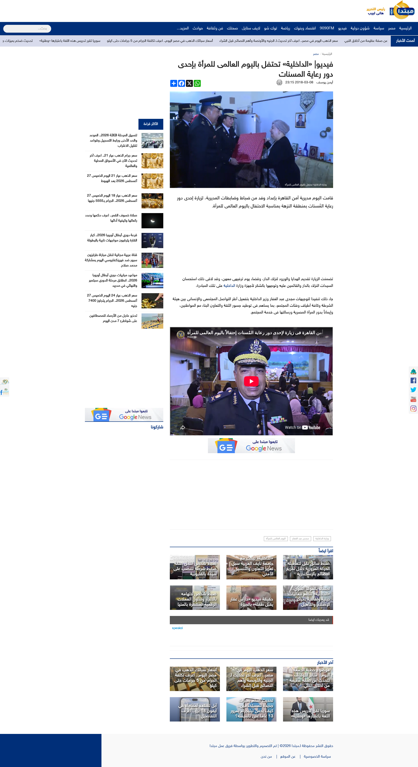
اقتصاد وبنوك (305, 28)
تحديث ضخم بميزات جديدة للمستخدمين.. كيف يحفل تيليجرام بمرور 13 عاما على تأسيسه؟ (252, 708)
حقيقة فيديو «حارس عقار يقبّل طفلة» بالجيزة (251, 602)
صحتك (232, 28)
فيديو (342, 28)
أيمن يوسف (325, 83)
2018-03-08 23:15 (299, 83)
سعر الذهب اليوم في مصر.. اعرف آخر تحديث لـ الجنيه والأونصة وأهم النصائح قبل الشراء (334, 41)
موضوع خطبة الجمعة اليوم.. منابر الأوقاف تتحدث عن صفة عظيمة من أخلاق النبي (310, 678)
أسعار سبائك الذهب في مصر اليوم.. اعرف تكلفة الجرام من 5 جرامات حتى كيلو (216, 41)
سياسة (379, 28)
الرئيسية (406, 28)
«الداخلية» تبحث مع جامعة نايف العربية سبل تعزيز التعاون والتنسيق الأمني (252, 566)
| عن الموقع (292, 757)
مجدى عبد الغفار (300, 538)
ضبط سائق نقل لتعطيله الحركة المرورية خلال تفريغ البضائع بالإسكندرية (308, 569)
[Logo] (373, 10)
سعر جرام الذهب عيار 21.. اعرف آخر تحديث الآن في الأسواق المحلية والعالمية (113, 161)
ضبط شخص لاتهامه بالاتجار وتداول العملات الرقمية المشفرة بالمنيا (197, 599)
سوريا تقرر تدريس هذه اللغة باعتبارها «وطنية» (125, 41)
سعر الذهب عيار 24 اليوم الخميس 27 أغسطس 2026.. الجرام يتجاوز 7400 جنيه (112, 301)
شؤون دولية (360, 28)
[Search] (5, 25)
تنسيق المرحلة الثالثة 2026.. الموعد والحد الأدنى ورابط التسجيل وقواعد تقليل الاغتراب (113, 140)
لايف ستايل (251, 28)
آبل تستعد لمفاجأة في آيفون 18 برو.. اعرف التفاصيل (197, 711)
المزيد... (183, 28)
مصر (391, 28)
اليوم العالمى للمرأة (276, 538)
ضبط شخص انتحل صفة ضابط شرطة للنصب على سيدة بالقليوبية (195, 569)
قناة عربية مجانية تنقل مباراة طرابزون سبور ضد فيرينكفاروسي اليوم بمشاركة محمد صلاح (111, 260)
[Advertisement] (81, 10)
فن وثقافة (215, 28)
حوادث (198, 28)
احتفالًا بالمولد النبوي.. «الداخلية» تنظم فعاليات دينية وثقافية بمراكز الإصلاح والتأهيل (309, 596)
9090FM (327, 28)
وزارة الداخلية (322, 538)
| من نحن (270, 757)
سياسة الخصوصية (318, 757)
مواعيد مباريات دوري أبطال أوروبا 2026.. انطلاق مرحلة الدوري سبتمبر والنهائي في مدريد (113, 280)
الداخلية (229, 286)
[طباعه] (279, 82)
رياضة (285, 28)
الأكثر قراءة (151, 124)
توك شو (270, 28)
